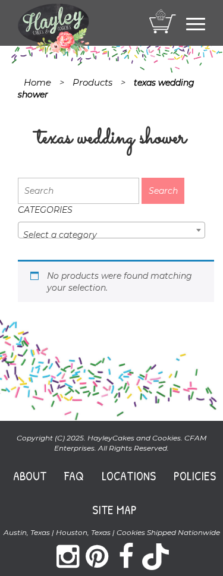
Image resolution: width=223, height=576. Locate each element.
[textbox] (111, 234)
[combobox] (111, 230)
